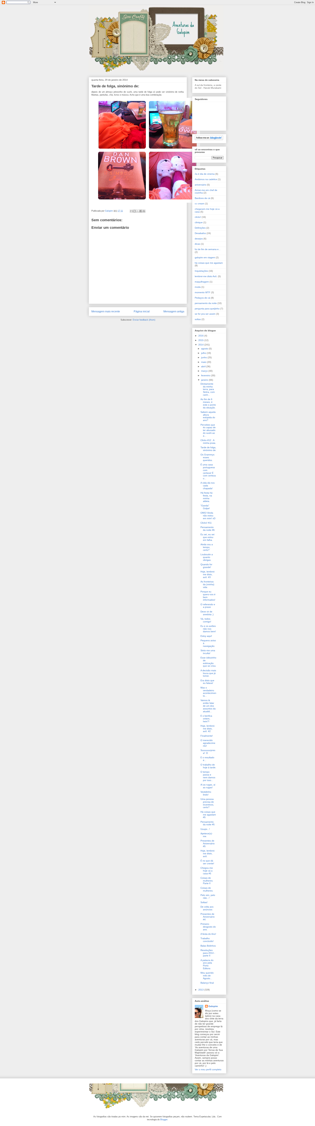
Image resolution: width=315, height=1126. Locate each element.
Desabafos (200, 233)
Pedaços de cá (202, 297)
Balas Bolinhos (208, 945)
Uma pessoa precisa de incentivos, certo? (207, 803)
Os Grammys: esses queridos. (207, 457)
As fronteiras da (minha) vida (207, 584)
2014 (201, 344)
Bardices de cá (202, 198)
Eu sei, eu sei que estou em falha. (207, 537)
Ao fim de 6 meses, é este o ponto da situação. (208, 403)
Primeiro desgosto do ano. (208, 927)
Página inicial (142, 311)
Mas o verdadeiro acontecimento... (208, 691)
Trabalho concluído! (207, 939)
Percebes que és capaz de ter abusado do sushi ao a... (208, 430)
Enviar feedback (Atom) (144, 320)
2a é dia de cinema (205, 174)
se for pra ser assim (205, 314)
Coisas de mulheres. (206, 889)
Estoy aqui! (206, 636)
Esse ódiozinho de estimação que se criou (208, 661)
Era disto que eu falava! (207, 682)
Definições (200, 227)
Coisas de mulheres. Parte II (206, 881)
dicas (197, 244)
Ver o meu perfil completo (208, 1069)
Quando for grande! (206, 565)
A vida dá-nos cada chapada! (207, 485)
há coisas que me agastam (209, 263)
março (204, 371)
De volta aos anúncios (206, 908)
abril (203, 366)
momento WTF (202, 292)
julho (204, 353)
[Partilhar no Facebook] (140, 211)
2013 (201, 989)
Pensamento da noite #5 (207, 823)
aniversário (200, 184)
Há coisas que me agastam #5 (208, 815)
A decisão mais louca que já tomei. (208, 673)
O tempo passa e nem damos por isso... (207, 776)
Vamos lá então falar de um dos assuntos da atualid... (208, 706)
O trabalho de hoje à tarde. (208, 766)
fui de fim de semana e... (207, 249)
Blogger (163, 1119)
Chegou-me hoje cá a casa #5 (206, 871)
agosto (205, 348)
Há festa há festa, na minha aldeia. (206, 496)
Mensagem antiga (173, 311)
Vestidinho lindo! (205, 793)
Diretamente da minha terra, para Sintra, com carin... (207, 389)
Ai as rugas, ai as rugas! (207, 786)
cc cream (199, 203)
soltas (198, 319)
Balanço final (207, 982)
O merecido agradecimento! (207, 743)
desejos (199, 238)
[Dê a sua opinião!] (134, 211)
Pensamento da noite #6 (207, 528)
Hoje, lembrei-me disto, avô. (207, 853)
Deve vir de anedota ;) (207, 613)
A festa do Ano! (208, 934)
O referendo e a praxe (207, 605)
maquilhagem (202, 281)
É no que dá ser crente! (207, 862)
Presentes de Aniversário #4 (207, 917)
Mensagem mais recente (105, 311)
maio (204, 362)
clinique (199, 222)
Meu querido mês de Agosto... (207, 975)
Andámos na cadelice (206, 179)
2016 (201, 335)
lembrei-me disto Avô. (206, 276)
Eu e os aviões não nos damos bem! (208, 629)
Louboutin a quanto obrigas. (206, 557)
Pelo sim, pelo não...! (207, 896)
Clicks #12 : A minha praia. (208, 441)
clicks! (198, 217)
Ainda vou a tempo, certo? (206, 547)
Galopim (213, 1006)
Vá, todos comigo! (205, 620)
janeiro (205, 380)
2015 (201, 340)
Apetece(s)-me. (206, 835)
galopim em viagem (205, 257)
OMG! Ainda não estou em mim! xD (207, 515)
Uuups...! (205, 829)
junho (204, 357)
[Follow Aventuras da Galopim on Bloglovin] (209, 139)
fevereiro (206, 375)
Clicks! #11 (206, 522)
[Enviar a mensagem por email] (131, 211)
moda (198, 287)
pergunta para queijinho (207, 308)
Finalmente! (206, 735)
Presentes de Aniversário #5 (207, 843)
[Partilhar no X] (137, 211)
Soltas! (204, 902)
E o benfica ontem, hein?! (206, 719)
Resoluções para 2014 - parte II (207, 953)
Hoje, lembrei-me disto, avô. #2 (207, 729)
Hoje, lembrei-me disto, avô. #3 (207, 574)
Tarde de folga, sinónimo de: (208, 448)
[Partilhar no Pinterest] (144, 211)
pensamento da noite (206, 303)
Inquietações (201, 271)
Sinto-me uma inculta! (207, 652)
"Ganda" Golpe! (205, 507)
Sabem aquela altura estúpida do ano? (208, 416)
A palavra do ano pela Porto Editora (206, 964)
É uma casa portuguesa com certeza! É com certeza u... (208, 471)
